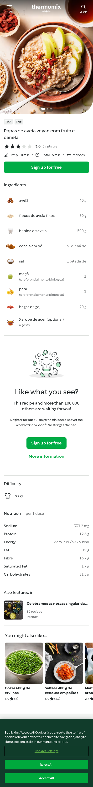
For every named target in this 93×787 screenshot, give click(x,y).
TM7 (8, 121)
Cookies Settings (46, 751)
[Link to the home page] (46, 8)
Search (83, 11)
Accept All (46, 778)
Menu (9, 11)
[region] (46, 753)
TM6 (19, 121)
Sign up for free (46, 167)
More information (46, 456)
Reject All (46, 764)
